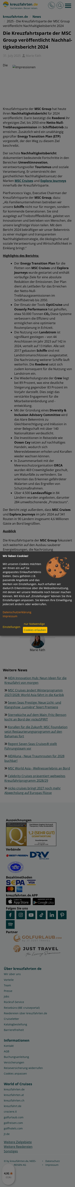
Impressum (10, 616)
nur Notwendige (34, 624)
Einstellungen (11, 627)
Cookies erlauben (35, 630)
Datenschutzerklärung (17, 612)
